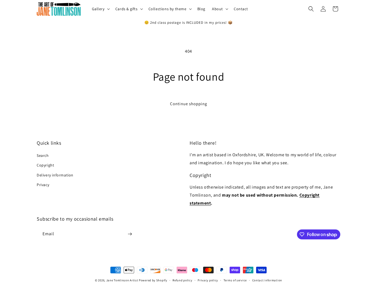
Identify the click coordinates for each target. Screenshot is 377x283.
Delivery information (55, 175)
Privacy (43, 184)
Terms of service (235, 280)
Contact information (267, 280)
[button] (100, 9)
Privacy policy (208, 280)
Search (43, 155)
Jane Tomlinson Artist (122, 280)
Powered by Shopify (153, 280)
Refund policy (182, 280)
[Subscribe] (130, 234)
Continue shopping (188, 103)
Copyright (45, 165)
